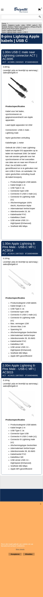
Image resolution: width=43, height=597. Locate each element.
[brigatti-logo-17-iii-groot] (21, 9)
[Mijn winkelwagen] (39, 9)
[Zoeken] (40, 17)
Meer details (20, 549)
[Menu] (2, 10)
